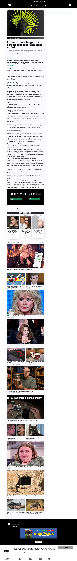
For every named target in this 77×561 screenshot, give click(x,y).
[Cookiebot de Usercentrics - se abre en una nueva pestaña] (6, 559)
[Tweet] (19, 54)
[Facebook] (17, 54)
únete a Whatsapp (35, 199)
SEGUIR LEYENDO (12, 237)
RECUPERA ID (61, 523)
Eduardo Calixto (13, 38)
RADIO (34, 523)
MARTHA (39, 523)
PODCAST (30, 523)
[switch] (30, 559)
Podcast (12, 215)
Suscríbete (38, 541)
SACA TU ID (54, 523)
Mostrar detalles (56, 558)
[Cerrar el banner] (75, 546)
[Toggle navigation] (5, 2)
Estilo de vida (25, 215)
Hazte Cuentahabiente (63, 5)
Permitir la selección (65, 550)
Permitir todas (65, 547)
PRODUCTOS (49, 523)
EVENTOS (43, 523)
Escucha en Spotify (17, 199)
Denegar (65, 554)
